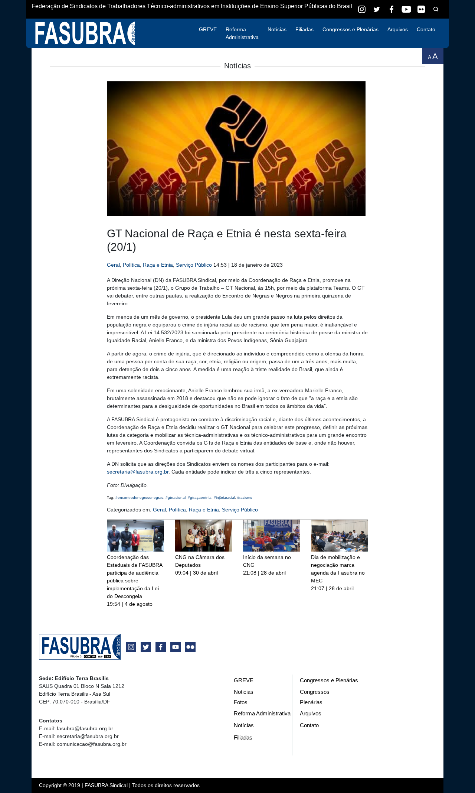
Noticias (243, 692)
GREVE (208, 29)
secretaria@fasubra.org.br (137, 472)
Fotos (241, 702)
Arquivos (397, 29)
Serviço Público (194, 265)
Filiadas (304, 29)
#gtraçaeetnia (200, 497)
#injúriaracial (224, 497)
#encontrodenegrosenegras (139, 497)
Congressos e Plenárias (350, 29)
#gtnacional (176, 497)
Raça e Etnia (158, 265)
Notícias (277, 29)
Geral (113, 265)
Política (131, 265)
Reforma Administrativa (242, 33)
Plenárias (311, 702)
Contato (426, 29)
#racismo (244, 497)
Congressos (315, 692)
